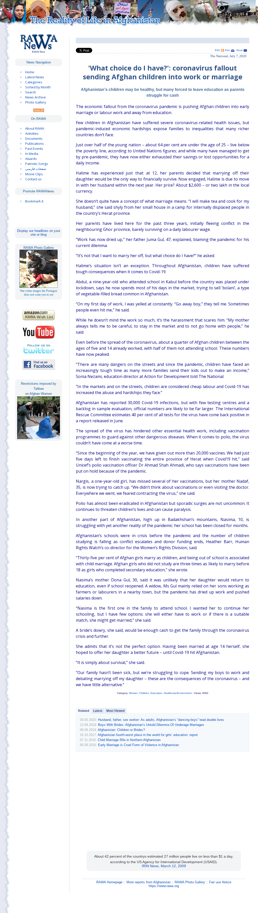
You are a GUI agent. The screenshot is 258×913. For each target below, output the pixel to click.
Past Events (34, 148)
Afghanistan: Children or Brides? (121, 730)
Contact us (33, 179)
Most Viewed (115, 711)
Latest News (34, 77)
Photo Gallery (35, 102)
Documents (34, 138)
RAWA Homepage (109, 882)
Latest (97, 711)
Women (133, 693)
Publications (34, 143)
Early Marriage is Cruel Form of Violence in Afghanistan (138, 745)
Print (227, 50)
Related (83, 711)
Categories (33, 82)
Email (239, 50)
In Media (31, 153)
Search (30, 92)
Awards (31, 158)
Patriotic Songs (36, 163)
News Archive (35, 97)
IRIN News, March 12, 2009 (164, 866)
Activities (32, 133)
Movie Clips (34, 174)
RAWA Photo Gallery (190, 882)
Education (156, 693)
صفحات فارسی (35, 169)
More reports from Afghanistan (148, 882)
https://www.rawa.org (164, 886)
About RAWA (34, 128)
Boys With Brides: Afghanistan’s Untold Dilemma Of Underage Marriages (151, 725)
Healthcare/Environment (178, 693)
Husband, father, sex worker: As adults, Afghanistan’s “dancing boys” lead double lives (161, 720)
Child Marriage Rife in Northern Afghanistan (129, 740)
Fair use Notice (220, 882)
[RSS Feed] (38, 111)
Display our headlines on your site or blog (38, 232)
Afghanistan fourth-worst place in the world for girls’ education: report (148, 735)
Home (29, 72)
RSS (217, 50)
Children (144, 693)
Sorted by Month (38, 87)
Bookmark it (34, 201)
